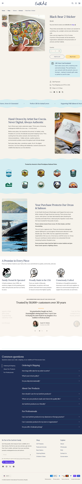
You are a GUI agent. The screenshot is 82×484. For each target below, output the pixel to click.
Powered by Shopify (22, 480)
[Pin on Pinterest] (59, 92)
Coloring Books (40, 453)
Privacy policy (56, 479)
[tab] (4, 17)
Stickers (15, 10)
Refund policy (48, 479)
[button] (2, 3)
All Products (40, 444)
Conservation (64, 456)
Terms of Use (19, 458)
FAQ (61, 450)
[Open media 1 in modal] (42, 18)
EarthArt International (11, 480)
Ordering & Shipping (9, 366)
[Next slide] (47, 331)
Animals (21, 10)
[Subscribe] (30, 455)
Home (3, 10)
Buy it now (73, 56)
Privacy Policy (27, 458)
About (62, 444)
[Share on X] (57, 92)
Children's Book (40, 456)
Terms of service (65, 479)
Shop (9, 10)
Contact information (75, 479)
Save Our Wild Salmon (52, 236)
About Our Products (9, 369)
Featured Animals (41, 447)
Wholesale (63, 447)
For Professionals (9, 372)
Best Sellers (39, 450)
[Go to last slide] (35, 331)
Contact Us (63, 453)
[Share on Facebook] (54, 92)
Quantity (52, 47)
